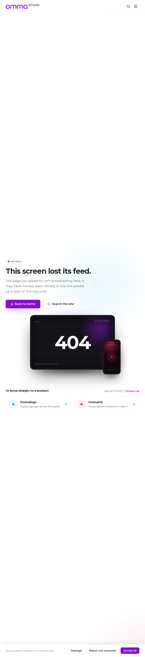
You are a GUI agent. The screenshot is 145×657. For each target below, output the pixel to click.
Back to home (25, 304)
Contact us (132, 391)
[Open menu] (135, 6)
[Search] (128, 6)
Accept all (130, 650)
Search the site (63, 304)
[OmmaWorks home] (22, 6)
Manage (76, 650)
